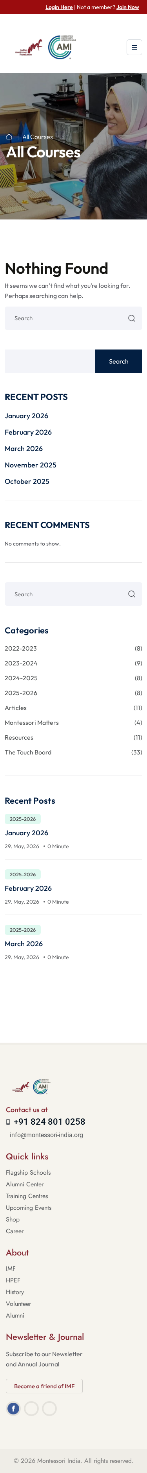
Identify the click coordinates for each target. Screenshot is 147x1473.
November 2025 (30, 464)
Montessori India (58, 1460)
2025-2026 (73, 693)
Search (119, 361)
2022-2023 (73, 648)
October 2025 (27, 481)
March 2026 (24, 448)
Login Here (59, 7)
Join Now (127, 7)
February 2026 (28, 432)
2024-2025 (73, 678)
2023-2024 (73, 663)
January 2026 (26, 415)
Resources (73, 737)
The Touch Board (73, 752)
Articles (73, 708)
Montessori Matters (73, 722)
